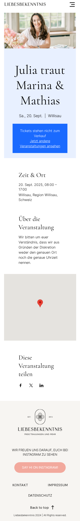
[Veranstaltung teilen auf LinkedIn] (41, 385)
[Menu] (67, 4)
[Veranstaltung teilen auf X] (31, 385)
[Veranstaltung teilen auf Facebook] (21, 385)
